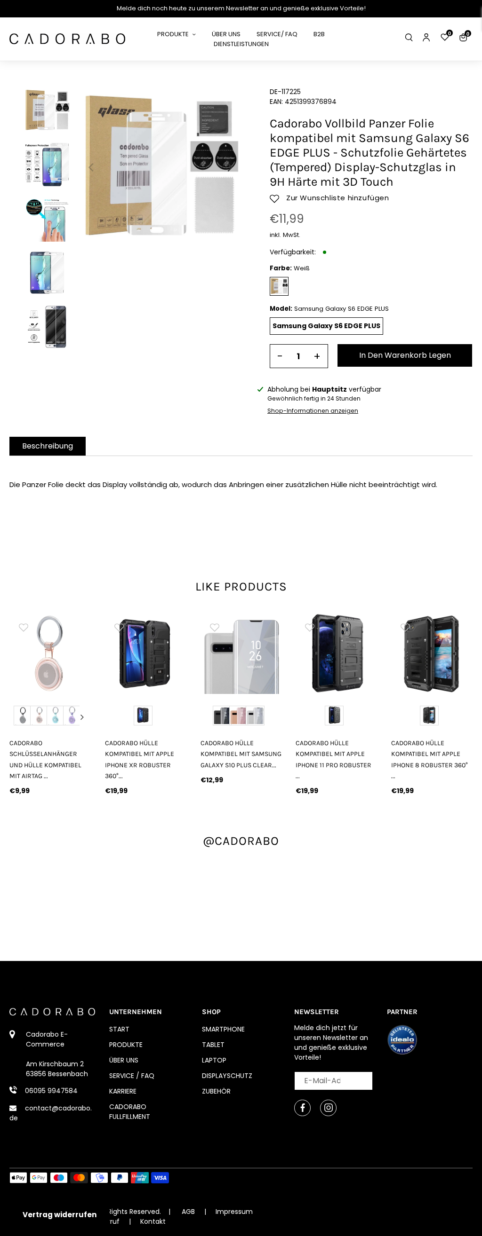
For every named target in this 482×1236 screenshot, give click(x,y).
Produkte (126, 1044)
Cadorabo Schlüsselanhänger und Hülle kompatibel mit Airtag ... (45, 759)
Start (119, 1029)
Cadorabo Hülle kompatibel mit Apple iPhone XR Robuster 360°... (139, 759)
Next (82, 717)
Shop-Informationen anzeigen (312, 411)
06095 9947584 (51, 1090)
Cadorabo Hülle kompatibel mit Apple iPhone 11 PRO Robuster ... (333, 759)
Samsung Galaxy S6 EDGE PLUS (326, 326)
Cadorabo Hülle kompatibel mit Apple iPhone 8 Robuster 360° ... (429, 759)
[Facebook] (302, 1108)
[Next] (229, 167)
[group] (50, 653)
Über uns (123, 1060)
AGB (188, 1211)
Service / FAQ (131, 1075)
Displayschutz (227, 1075)
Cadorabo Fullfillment (129, 1111)
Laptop (214, 1060)
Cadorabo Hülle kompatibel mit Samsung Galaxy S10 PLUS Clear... (241, 754)
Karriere (123, 1091)
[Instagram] (328, 1108)
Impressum (234, 1211)
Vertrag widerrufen (59, 1215)
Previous (18, 717)
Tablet (213, 1044)
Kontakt (153, 1221)
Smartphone (223, 1029)
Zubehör (216, 1091)
